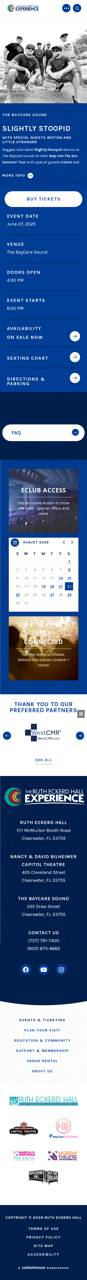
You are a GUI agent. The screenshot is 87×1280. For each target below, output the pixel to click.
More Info (13, 175)
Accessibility (43, 1254)
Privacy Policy (43, 1237)
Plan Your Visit (42, 1030)
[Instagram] (61, 969)
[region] (43, 575)
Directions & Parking (26, 381)
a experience (43, 1268)
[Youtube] (43, 969)
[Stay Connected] (43, 648)
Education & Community (42, 1040)
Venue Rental (42, 1061)
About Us (42, 1071)
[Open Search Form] (77, 8)
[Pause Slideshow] (81, 714)
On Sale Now (25, 337)
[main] (43, 347)
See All (43, 760)
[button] (64, 542)
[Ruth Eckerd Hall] (23, 8)
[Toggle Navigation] (66, 8)
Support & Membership (42, 1050)
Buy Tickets (44, 199)
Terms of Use (43, 1228)
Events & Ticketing (42, 1020)
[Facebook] (26, 969)
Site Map (43, 1246)
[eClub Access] (43, 501)
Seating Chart (27, 358)
